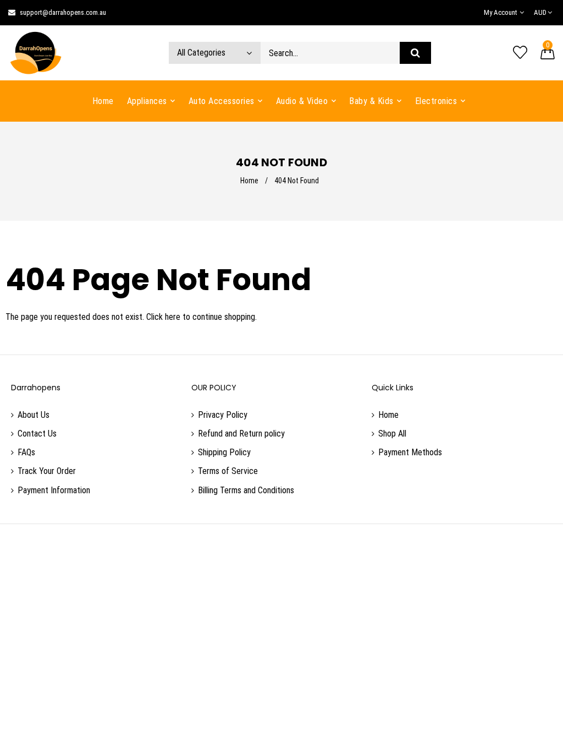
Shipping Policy (224, 452)
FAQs (26, 452)
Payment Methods (410, 452)
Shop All (392, 433)
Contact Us (37, 433)
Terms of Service (228, 471)
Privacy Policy (222, 415)
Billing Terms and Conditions (246, 490)
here (172, 317)
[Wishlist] (520, 53)
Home (249, 180)
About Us (33, 415)
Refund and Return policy (241, 433)
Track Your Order (47, 471)
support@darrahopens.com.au (63, 12)
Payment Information (54, 490)
